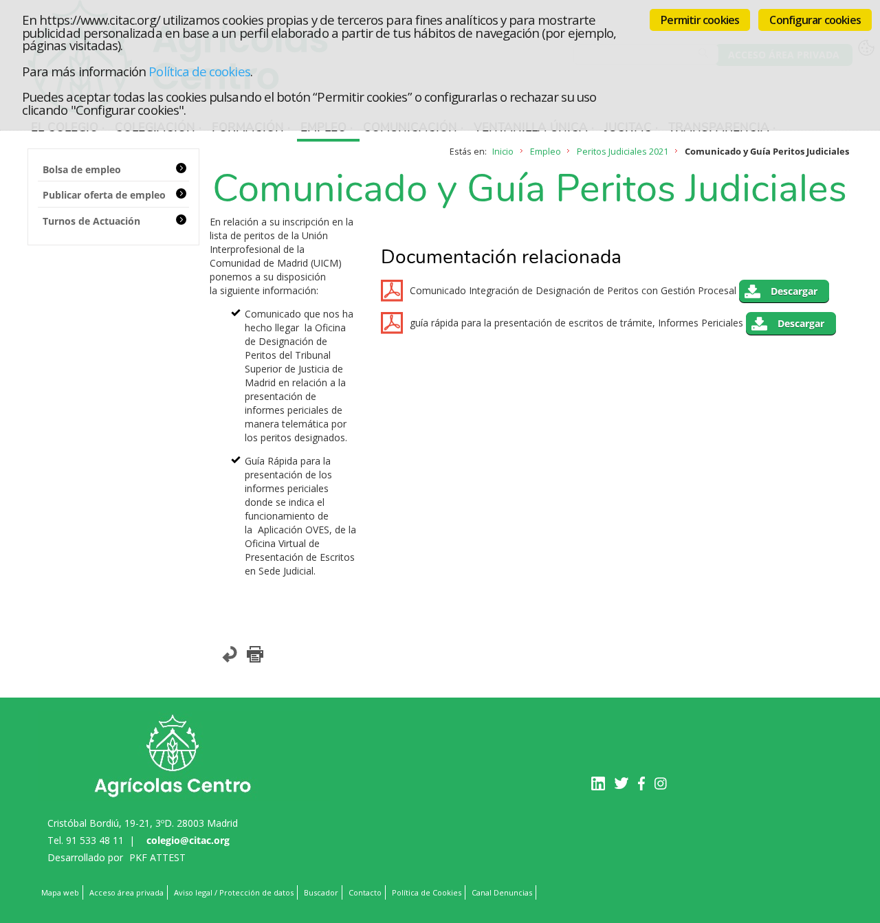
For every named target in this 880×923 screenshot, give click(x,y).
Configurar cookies (815, 19)
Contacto (365, 892)
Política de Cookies (426, 892)
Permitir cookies (700, 19)
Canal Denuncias (502, 892)
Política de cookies (199, 71)
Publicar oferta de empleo (104, 194)
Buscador (321, 892)
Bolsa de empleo (82, 169)
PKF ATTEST (157, 857)
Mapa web (60, 892)
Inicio (503, 151)
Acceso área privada (126, 892)
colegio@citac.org (188, 840)
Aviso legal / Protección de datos (234, 892)
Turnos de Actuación (91, 220)
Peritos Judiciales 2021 (622, 151)
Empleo (545, 151)
